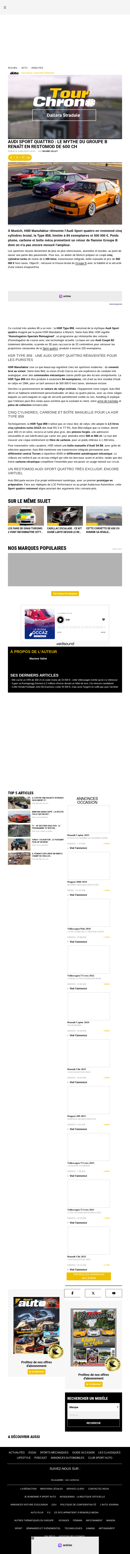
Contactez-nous (98, 1488)
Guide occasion (83, 1452)
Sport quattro (50, 348)
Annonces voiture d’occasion (29, 1504)
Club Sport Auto (100, 1457)
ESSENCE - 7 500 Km (76, 1171)
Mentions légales (51, 1488)
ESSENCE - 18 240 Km (76, 1031)
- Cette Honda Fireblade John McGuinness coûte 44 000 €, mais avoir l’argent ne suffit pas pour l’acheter (64, 686)
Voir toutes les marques (65, 593)
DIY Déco (50, 1536)
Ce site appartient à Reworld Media (76, 1512)
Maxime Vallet (50, 151)
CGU (54, 1504)
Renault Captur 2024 (78, 1022)
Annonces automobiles (67, 1457)
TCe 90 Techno (74, 1025)
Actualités (17, 1452)
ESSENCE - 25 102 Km (76, 984)
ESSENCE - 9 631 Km (76, 1125)
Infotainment (94, 1520)
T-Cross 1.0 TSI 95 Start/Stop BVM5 (84, 979)
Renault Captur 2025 (78, 835)
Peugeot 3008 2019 (77, 882)
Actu (24, 68)
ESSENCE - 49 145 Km (76, 1078)
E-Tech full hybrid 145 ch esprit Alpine (87, 838)
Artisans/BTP (107, 1528)
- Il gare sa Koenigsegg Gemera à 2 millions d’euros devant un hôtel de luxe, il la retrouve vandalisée (62, 683)
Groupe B (81, 263)
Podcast (40, 1457)
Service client (75, 1488)
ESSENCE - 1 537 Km (76, 844)
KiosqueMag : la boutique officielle (82, 1496)
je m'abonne (36, 1371)
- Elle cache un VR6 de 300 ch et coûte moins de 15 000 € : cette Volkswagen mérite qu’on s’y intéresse (63, 679)
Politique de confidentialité (78, 1504)
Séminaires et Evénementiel (43, 1528)
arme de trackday (107, 401)
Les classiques (109, 1452)
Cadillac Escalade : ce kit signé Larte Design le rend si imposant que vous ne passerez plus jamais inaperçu (65, 530)
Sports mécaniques (54, 1452)
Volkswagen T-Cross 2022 (80, 975)
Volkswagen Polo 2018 (79, 928)
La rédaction (28, 1488)
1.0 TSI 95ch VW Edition (78, 1166)
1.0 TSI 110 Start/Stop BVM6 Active (84, 1213)
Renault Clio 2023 (76, 1069)
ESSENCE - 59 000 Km (76, 937)
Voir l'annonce (77, 848)
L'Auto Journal (109, 1504)
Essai (32, 1452)
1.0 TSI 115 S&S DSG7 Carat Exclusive (85, 932)
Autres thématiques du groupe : (34, 1520)
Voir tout (117, 549)
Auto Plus (37, 1512)
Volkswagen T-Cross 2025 (80, 1163)
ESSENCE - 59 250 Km (76, 1218)
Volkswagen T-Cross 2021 (80, 1209)
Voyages (64, 1520)
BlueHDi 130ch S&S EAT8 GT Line (83, 885)
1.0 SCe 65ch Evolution (78, 1072)
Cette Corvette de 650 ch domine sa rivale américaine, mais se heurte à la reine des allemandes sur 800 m (102, 530)
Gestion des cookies (72, 1536)
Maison (110, 1520)
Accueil (12, 68)
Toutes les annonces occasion (88, 1276)
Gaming (90, 1528)
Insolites (37, 68)
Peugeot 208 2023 (76, 1116)
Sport (18, 1528)
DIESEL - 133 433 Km (76, 890)
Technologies (73, 1528)
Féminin (77, 1520)
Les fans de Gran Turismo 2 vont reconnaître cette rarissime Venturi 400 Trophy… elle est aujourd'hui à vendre (25, 530)
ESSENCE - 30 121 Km (76, 1265)
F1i (48, 1512)
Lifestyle (24, 1457)
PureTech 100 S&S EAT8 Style (81, 1119)
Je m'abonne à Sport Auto (40, 1496)
